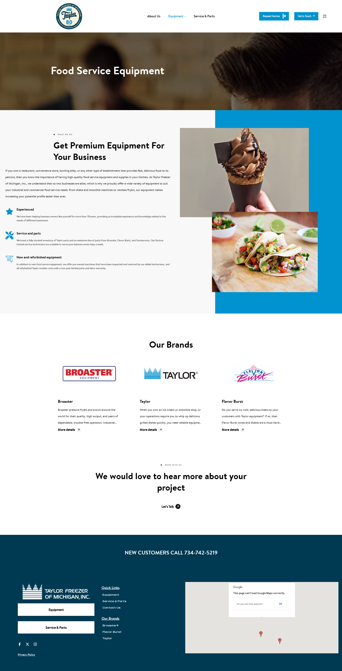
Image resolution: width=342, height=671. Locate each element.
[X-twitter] (27, 644)
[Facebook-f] (19, 644)
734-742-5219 (200, 552)
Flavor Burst (232, 401)
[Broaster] (89, 374)
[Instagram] (35, 644)
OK (280, 603)
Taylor (145, 401)
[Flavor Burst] (253, 374)
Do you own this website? (250, 604)
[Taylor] (171, 374)
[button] (261, 634)
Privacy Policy (26, 655)
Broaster (65, 401)
